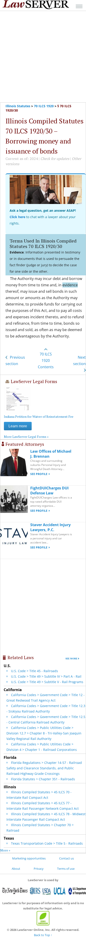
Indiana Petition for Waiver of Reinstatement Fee (38, 416)
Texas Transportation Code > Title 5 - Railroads (47, 843)
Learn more (17, 426)
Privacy (39, 869)
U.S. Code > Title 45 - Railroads (34, 671)
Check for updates (54, 158)
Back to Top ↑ (43, 935)
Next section (79, 360)
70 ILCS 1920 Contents (46, 360)
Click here (17, 217)
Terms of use (66, 869)
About (16, 869)
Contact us (66, 858)
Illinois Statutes (18, 106)
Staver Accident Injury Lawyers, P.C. (50, 527)
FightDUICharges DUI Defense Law (49, 491)
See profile (38, 474)
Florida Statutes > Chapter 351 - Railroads (43, 779)
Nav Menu (79, 6)
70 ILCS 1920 (44, 106)
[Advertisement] (43, 56)
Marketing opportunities (29, 858)
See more (71, 658)
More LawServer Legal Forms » (26, 436)
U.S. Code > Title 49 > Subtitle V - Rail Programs (47, 682)
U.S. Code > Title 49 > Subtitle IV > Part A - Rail (46, 676)
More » (5, 850)
